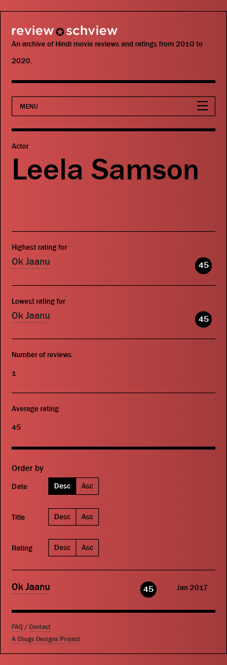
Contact (40, 627)
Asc (87, 486)
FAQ (17, 627)
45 (203, 265)
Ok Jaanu (31, 262)
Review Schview (44, 35)
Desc (62, 486)
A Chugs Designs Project (46, 639)
